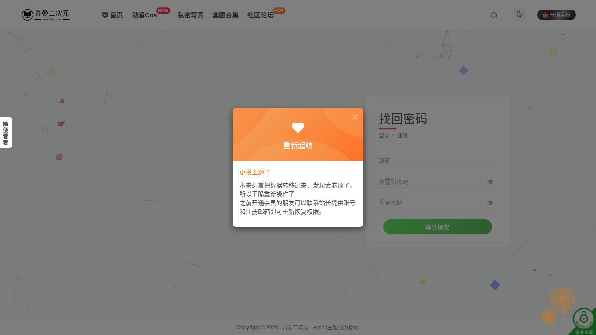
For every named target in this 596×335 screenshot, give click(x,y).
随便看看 (5, 133)
